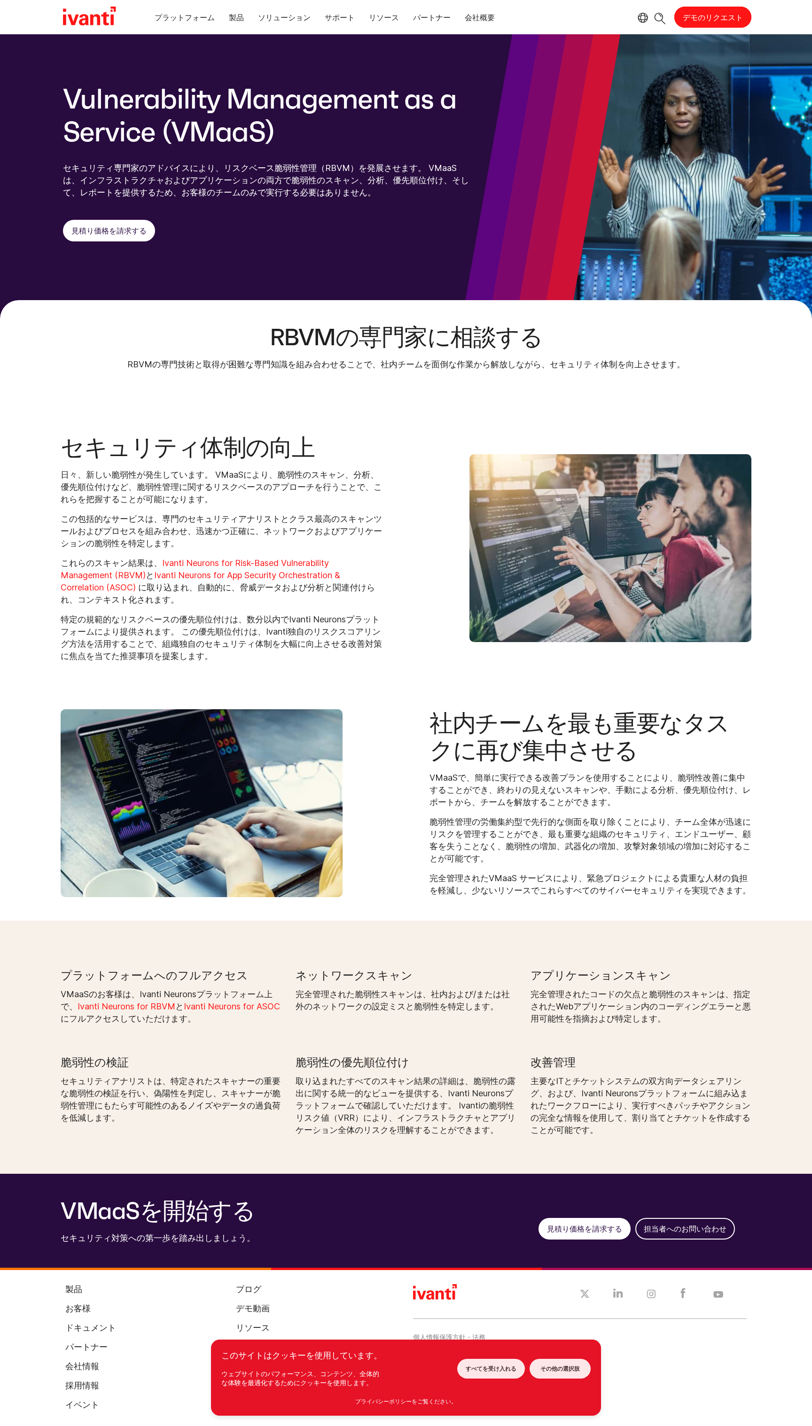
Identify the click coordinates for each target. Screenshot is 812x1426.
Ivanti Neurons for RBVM (126, 1006)
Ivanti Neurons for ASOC (232, 1006)
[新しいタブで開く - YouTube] (718, 1295)
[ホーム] (89, 17)
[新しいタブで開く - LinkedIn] (618, 1295)
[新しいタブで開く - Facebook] (683, 1295)
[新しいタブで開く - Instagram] (651, 1295)
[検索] (660, 17)
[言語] (641, 17)
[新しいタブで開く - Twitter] (585, 1295)
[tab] (185, 19)
